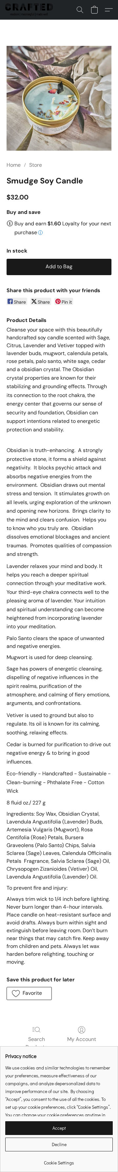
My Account (81, 1039)
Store (35, 164)
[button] (30, 10)
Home (14, 164)
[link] (59, 1160)
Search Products (36, 1043)
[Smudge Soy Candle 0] (59, 98)
